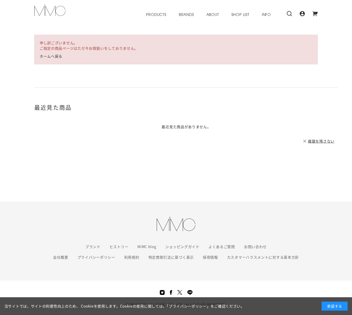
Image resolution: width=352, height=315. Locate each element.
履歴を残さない (321, 141)
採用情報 (210, 257)
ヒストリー (119, 246)
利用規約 (131, 257)
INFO (266, 15)
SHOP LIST (240, 15)
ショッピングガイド (182, 246)
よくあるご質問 (221, 246)
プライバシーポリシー (96, 257)
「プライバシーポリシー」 (188, 306)
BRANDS (186, 15)
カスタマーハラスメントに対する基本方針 (263, 257)
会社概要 (60, 257)
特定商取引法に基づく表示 (171, 257)
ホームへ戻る (51, 56)
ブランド (92, 246)
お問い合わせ (255, 246)
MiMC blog (146, 246)
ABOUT (212, 15)
